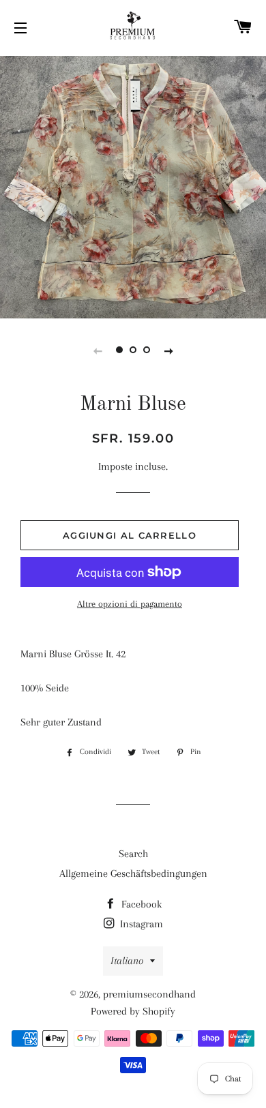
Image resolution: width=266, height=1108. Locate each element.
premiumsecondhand (149, 994)
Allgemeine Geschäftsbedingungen (133, 873)
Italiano (126, 961)
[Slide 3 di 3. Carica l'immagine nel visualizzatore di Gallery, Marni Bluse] (146, 350)
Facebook (140, 904)
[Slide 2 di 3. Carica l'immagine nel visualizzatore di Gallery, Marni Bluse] (133, 350)
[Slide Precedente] (98, 350)
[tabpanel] (133, 185)
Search (133, 854)
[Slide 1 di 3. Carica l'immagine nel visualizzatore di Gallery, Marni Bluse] (119, 350)
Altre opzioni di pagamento (129, 604)
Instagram (140, 924)
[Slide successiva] (168, 350)
